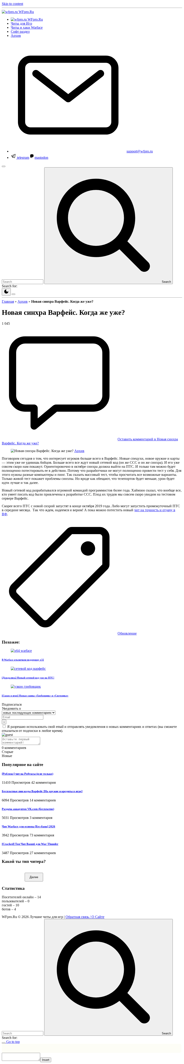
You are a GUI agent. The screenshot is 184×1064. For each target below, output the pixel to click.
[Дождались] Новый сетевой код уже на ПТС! (28, 677)
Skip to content (12, 4)
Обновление (127, 633)
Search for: (9, 286)
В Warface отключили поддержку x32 (23, 659)
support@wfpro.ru (140, 151)
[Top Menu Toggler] (13, 294)
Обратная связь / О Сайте (85, 917)
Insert (45, 1060)
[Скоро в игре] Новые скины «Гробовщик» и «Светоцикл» (35, 695)
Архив (23, 301)
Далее (34, 877)
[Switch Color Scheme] (6, 292)
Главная (8, 301)
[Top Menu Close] (3, 166)
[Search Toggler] (3, 1043)
